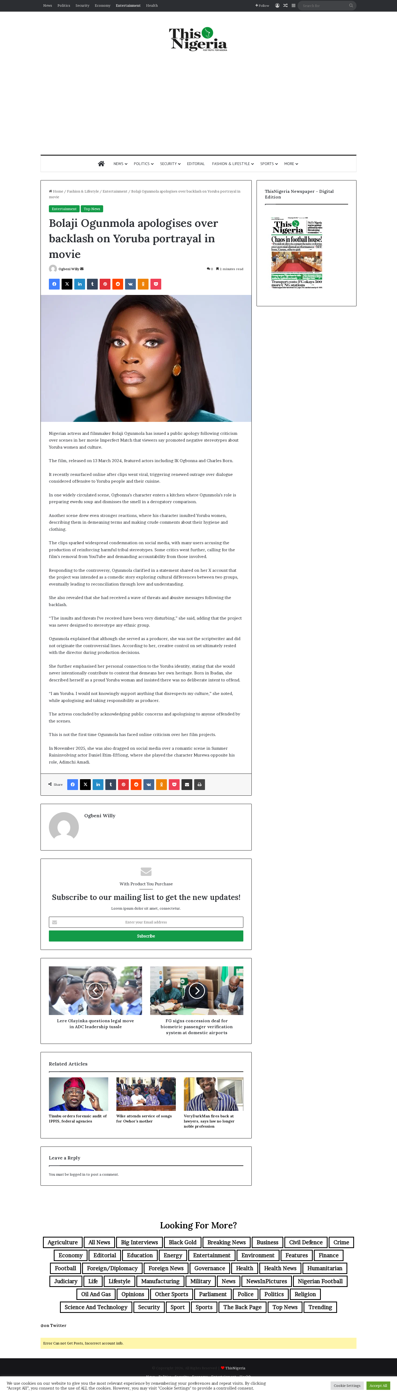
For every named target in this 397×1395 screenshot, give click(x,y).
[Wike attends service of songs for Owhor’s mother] (146, 1094)
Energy (173, 1255)
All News (99, 1242)
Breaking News (226, 1242)
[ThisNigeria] (198, 38)
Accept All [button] (378, 1385)
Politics (64, 5)
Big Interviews (139, 1242)
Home (57, 191)
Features (296, 1255)
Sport (178, 1307)
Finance (329, 1255)
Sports (267, 163)
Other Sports (171, 1294)
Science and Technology (96, 1307)
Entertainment (128, 5)
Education (140, 1255)
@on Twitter (53, 1325)
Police (246, 1294)
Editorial (196, 163)
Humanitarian (324, 1268)
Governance (209, 1268)
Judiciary (66, 1281)
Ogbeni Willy (69, 269)
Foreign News (166, 1268)
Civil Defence (306, 1242)
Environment (258, 1255)
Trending (320, 1307)
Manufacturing (160, 1281)
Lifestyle (119, 1281)
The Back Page (242, 1307)
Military (200, 1281)
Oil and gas (96, 1294)
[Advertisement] (198, 103)
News (47, 5)
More (289, 163)
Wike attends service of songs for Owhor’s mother (144, 1119)
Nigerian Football (320, 1281)
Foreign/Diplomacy (112, 1268)
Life (93, 1281)
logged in (77, 1174)
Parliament (213, 1294)
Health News (280, 1268)
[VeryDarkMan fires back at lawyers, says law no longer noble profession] (213, 1094)
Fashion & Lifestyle (231, 163)
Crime (341, 1242)
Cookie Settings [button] (347, 1385)
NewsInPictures (266, 1281)
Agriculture (63, 1242)
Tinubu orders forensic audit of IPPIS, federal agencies (78, 1119)
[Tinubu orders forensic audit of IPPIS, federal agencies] (78, 1094)
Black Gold (183, 1242)
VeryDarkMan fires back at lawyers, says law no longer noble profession (209, 1121)
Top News (92, 209)
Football (65, 1268)
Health (152, 5)
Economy (102, 5)
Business (267, 1242)
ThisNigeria (235, 1368)
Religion (305, 1294)
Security (82, 5)
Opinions (133, 1294)
